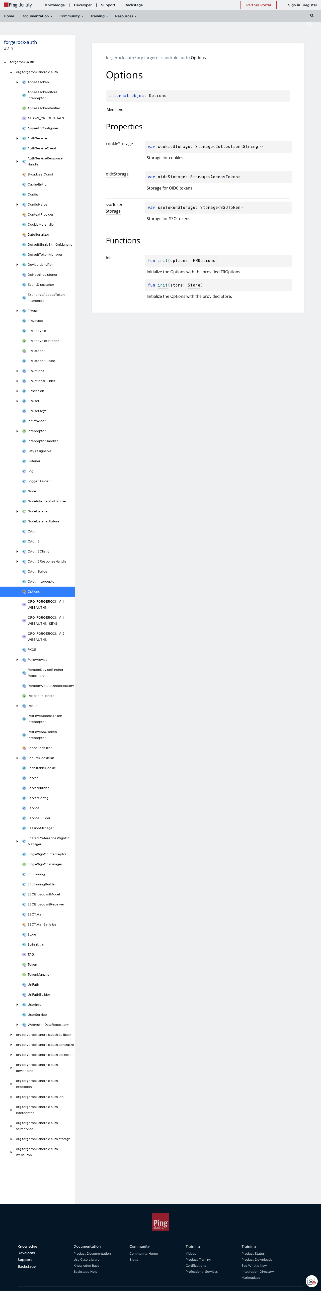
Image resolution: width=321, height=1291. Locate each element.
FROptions (204, 260)
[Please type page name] (309, 24)
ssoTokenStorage (176, 207)
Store (194, 285)
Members (115, 110)
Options (158, 95)
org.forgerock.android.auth (162, 57)
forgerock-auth (120, 57)
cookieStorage (174, 146)
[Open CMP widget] (312, 1281)
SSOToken (230, 207)
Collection (227, 146)
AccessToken (224, 176)
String (250, 146)
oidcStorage (171, 176)
